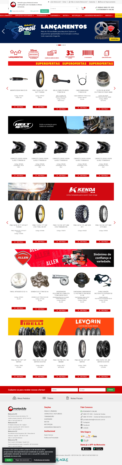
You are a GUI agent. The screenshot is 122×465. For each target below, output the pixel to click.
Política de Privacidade (51, 438)
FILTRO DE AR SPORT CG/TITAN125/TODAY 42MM (103, 91)
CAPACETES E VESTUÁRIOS (53, 414)
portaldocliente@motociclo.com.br (94, 419)
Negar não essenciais (22, 460)
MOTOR (46, 422)
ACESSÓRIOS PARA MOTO (52, 427)
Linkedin (85, 428)
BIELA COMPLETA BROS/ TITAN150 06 (61, 91)
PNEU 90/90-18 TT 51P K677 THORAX (19, 226)
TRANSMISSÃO (49, 416)
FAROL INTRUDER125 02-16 (18, 292)
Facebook (86, 425)
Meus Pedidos (23, 398)
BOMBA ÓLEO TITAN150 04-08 (40, 292)
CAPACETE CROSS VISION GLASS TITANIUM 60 (18, 159)
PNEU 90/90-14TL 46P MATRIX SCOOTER (40, 361)
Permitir (45, 11)
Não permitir (34, 11)
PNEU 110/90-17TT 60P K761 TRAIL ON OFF (40, 226)
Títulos (50, 398)
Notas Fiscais (76, 398)
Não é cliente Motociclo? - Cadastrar (83, 2)
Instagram (86, 422)
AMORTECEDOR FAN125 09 (18, 90)
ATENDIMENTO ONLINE (106, 9)
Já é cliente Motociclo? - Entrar (56, 2)
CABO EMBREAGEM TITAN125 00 (82, 91)
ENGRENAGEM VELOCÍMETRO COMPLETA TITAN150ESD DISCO (61, 293)
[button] (59, 45)
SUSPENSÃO (48, 419)
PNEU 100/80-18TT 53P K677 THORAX (40, 91)
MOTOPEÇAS (48, 424)
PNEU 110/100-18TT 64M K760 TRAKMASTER (61, 226)
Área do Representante (107, 2)
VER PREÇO (19, 107)
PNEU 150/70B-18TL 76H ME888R (61, 361)
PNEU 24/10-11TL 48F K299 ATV (82, 226)
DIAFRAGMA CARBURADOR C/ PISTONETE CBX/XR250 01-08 (82, 293)
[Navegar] (3, 31)
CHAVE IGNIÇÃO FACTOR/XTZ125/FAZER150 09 (103, 293)
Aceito (9, 460)
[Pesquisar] (77, 9)
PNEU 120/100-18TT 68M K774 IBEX (103, 226)
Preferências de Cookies (42, 460)
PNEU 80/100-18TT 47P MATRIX (18, 361)
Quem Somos (48, 435)
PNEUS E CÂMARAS (50, 411)
